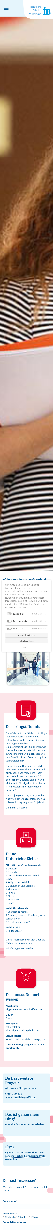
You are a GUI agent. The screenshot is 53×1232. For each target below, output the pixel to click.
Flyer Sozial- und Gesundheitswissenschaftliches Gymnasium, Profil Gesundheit (25, 1156)
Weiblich (10, 1217)
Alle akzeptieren (27, 641)
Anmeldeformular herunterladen (24, 1124)
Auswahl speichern (26, 635)
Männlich (23, 1217)
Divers (34, 1217)
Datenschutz (26, 647)
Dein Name (10, 1201)
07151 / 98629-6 (13, 1093)
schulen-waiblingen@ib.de (20, 1097)
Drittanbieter (21, 621)
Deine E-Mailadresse (15, 1222)
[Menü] (6, 8)
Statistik (18, 628)
